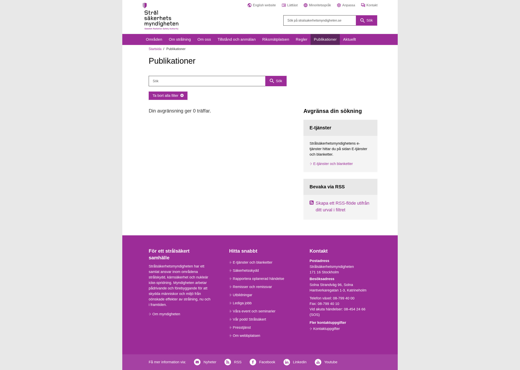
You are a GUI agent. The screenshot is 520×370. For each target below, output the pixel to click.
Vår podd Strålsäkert (249, 319)
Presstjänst (242, 327)
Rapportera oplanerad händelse (258, 279)
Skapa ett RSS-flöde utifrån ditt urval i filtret (342, 206)
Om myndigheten (166, 314)
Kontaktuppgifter (326, 329)
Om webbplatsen (246, 336)
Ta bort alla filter (165, 96)
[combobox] (330, 20)
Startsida (155, 49)
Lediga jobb (242, 303)
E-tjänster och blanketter (333, 164)
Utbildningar (242, 295)
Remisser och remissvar (252, 287)
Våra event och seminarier (254, 311)
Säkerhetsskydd (246, 270)
